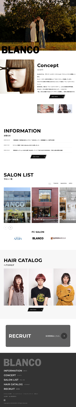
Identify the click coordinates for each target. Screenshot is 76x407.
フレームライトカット (17, 393)
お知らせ (36, 393)
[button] (10, 228)
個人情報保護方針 (12, 396)
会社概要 (6, 396)
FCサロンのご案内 (8, 393)
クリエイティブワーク (28, 393)
